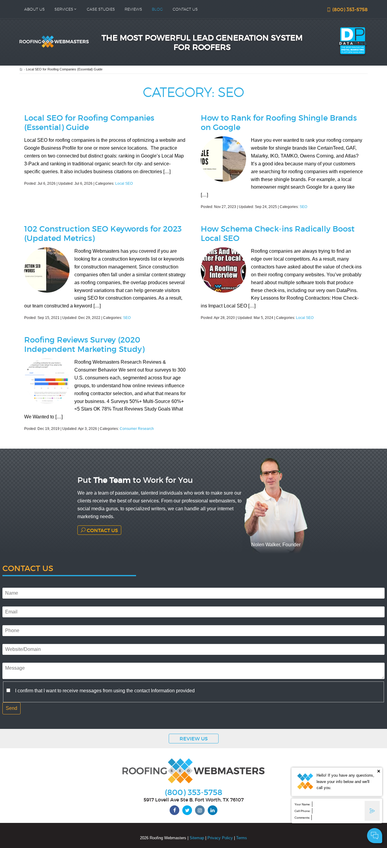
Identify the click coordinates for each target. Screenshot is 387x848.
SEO (303, 207)
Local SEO (124, 183)
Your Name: (302, 804)
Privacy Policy (220, 838)
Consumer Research (137, 429)
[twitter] (187, 810)
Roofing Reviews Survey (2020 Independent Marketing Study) (84, 344)
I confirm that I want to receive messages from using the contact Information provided (105, 690)
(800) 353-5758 (349, 9)
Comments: (302, 817)
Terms (241, 838)
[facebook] (174, 810)
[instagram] (200, 810)
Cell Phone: (302, 811)
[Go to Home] (21, 69)
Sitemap (197, 838)
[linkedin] (212, 810)
